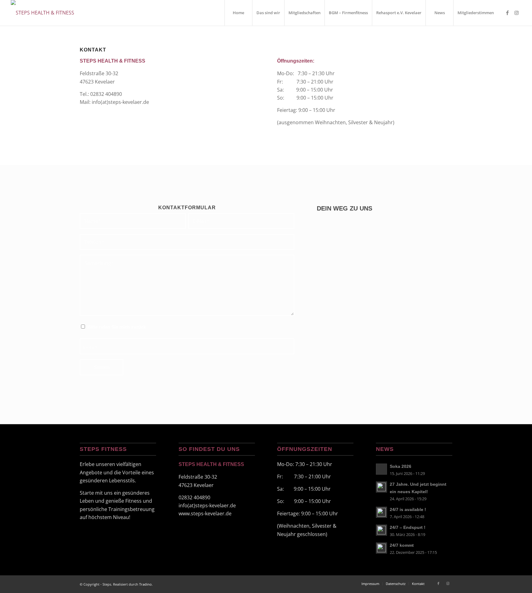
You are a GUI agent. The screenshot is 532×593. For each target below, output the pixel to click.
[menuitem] (238, 13)
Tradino (145, 584)
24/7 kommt (402, 545)
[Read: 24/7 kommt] (381, 548)
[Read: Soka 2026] (381, 469)
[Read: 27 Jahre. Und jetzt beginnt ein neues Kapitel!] (381, 487)
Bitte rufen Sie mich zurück (116, 327)
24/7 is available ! (408, 509)
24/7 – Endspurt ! (407, 527)
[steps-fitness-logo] (42, 13)
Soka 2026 (400, 466)
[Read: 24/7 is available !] (381, 512)
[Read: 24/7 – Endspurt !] (381, 530)
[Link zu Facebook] (507, 12)
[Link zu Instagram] (516, 12)
